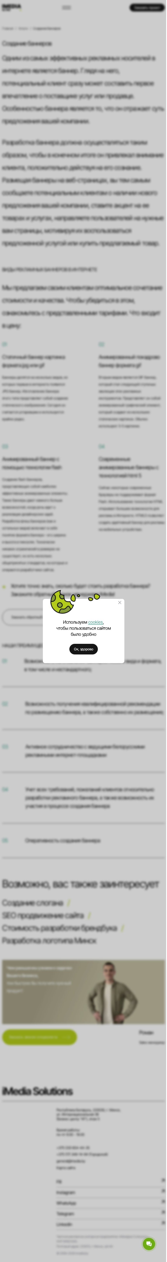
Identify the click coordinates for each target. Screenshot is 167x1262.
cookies (95, 622)
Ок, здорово (83, 649)
